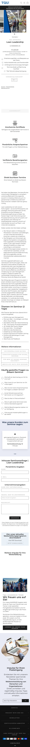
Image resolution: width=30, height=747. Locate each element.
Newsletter (15, 717)
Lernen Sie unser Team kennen (15, 627)
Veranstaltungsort (14, 76)
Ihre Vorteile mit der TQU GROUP (14, 734)
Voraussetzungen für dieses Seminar (15, 355)
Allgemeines (14, 728)
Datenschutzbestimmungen (12, 525)
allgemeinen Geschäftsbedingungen (18, 524)
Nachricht (5, 502)
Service (14, 707)
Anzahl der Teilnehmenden (13, 494)
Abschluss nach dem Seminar (15, 364)
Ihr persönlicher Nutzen (15, 351)
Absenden (15, 517)
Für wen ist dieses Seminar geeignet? (15, 360)
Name (3, 469)
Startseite (14, 37)
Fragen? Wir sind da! (15, 712)
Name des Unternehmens (11, 487)
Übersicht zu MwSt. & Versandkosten (15, 54)
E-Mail (4, 477)
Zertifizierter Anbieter (14, 723)
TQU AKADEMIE (15, 39)
